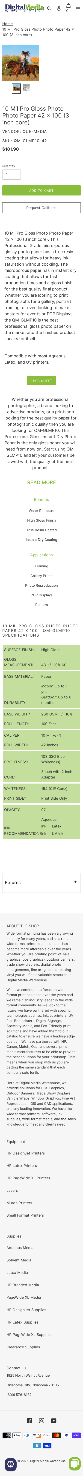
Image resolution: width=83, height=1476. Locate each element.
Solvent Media (18, 1260)
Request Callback (41, 207)
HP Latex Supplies (22, 1322)
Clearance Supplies (23, 1347)
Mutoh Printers (19, 1202)
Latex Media (17, 1272)
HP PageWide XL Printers (28, 1178)
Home (7, 23)
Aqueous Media (19, 1247)
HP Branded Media (22, 1285)
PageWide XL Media (23, 1297)
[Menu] (78, 8)
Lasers (12, 1190)
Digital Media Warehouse (48, 1461)
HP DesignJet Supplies (26, 1309)
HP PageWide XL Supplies (28, 1334)
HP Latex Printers (21, 1165)
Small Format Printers (25, 1215)
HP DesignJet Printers (25, 1153)
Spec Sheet (41, 381)
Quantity (8, 166)
